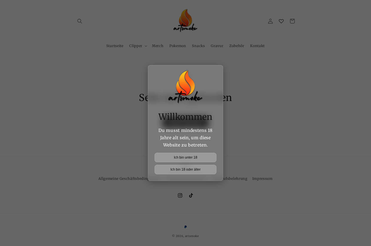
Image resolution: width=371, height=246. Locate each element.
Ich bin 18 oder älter (185, 169)
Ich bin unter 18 (185, 157)
